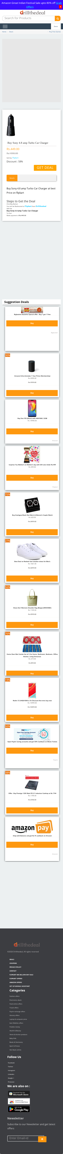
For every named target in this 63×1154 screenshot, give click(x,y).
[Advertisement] (31, 70)
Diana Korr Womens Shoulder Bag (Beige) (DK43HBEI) (32, 608)
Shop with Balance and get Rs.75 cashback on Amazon (32, 836)
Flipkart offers (16, 978)
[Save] (42, 1139)
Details (12, 178)
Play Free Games (55, 32)
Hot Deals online (15, 1050)
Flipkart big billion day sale (21, 975)
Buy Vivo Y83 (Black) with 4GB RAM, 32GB (32, 418)
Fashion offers (14, 996)
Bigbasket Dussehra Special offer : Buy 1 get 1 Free (32, 314)
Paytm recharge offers (17, 1011)
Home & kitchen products (18, 1034)
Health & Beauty (15, 1031)
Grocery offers (14, 1015)
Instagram (11, 1070)
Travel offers (14, 1008)
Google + (11, 1078)
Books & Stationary (16, 1042)
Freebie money (15, 1027)
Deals (56, 26)
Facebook (11, 1063)
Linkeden (11, 1074)
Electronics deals (16, 1000)
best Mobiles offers (16, 1023)
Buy (32, 323)
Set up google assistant (20, 986)
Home (4, 32)
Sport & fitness (15, 1046)
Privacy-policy (15, 967)
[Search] (58, 18)
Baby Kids (13, 1038)
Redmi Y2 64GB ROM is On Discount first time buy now (32, 700)
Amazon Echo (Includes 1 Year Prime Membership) (32, 376)
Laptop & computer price (18, 1019)
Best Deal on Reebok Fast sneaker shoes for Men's (32, 561)
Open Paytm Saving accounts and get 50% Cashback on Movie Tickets (32, 742)
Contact (13, 971)
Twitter (10, 1067)
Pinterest (11, 1082)
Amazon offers (16, 982)
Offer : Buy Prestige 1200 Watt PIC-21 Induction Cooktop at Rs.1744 (32, 793)
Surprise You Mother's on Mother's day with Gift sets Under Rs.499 (32, 465)
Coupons (13, 963)
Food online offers (16, 1004)
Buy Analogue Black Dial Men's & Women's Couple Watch (32, 515)
